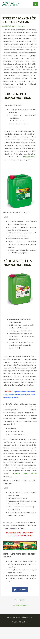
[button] (20, 589)
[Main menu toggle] (35, 4)
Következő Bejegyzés (20, 605)
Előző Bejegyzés (20, 600)
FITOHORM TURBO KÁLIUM (24, 473)
